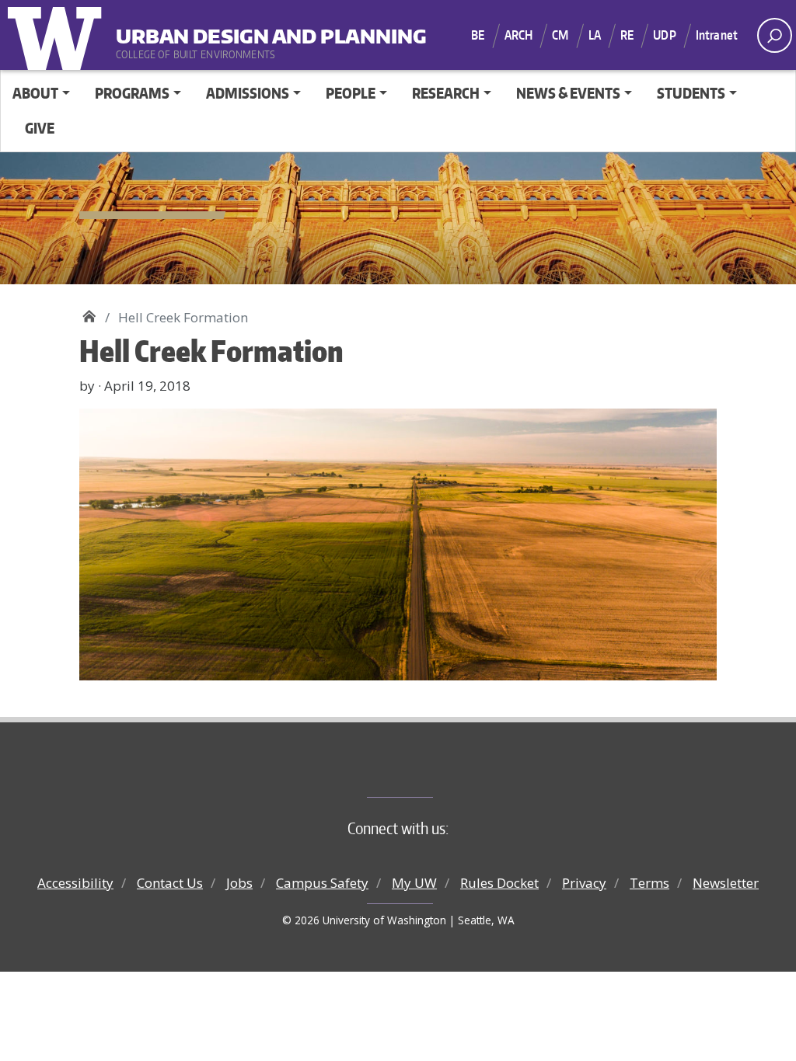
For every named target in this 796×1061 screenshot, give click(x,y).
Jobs (239, 883)
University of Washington (58, 35)
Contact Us (170, 883)
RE (627, 35)
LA (594, 35)
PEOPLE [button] (350, 93)
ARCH (518, 35)
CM (560, 35)
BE (477, 35)
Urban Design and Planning (212, 30)
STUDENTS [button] (691, 93)
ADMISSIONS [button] (247, 93)
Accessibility (75, 883)
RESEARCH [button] (446, 93)
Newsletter (726, 883)
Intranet (717, 35)
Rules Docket (499, 883)
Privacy (584, 883)
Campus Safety (322, 883)
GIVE (39, 127)
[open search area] (774, 35)
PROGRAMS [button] (132, 93)
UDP (664, 35)
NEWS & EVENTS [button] (568, 93)
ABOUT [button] (35, 93)
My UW (414, 883)
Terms (649, 883)
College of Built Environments (429, 771)
